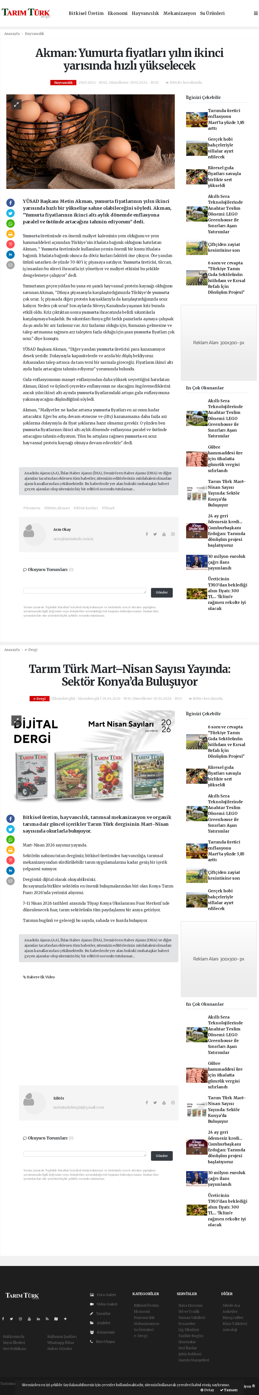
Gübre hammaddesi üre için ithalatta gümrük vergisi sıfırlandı (225, 459)
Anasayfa (12, 34)
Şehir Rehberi (190, 1354)
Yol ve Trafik (189, 1311)
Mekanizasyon (179, 13)
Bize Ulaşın (105, 1341)
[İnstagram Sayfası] (22, 1319)
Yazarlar (102, 1313)
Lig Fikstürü (188, 1329)
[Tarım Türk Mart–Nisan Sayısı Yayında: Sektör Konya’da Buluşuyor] (90, 757)
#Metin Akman (57, 508)
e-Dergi (31, 650)
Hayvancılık (145, 13)
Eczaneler (187, 1323)
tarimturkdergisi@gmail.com (78, 1107)
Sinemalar (187, 1342)
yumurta (160, 292)
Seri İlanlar (187, 1348)
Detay (208, 1390)
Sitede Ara (231, 1305)
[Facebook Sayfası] (5, 1319)
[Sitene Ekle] (67, 1319)
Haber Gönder (59, 1348)
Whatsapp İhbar (60, 1342)
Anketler (230, 1311)
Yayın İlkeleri (14, 1342)
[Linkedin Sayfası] (40, 1319)
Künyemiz (105, 1332)
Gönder (162, 592)
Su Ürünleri (212, 13)
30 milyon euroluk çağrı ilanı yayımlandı (227, 562)
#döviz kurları (85, 508)
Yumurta (31, 236)
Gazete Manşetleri (193, 1360)
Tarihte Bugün (191, 1336)
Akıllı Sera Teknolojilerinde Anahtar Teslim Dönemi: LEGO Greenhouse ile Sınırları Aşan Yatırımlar (225, 214)
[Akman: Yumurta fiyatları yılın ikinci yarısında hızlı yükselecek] (90, 141)
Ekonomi (118, 13)
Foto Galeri (106, 1295)
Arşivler (103, 1323)
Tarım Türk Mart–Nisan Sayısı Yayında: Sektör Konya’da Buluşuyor (227, 493)
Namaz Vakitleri (191, 1317)
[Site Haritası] (58, 1319)
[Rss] (49, 1319)
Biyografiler (233, 1317)
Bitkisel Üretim (86, 13)
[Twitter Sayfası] (13, 1319)
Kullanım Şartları (62, 1336)
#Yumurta (31, 508)
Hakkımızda (13, 1336)
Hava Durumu (190, 1305)
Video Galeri (106, 1304)
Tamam (230, 1390)
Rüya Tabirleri (235, 1323)
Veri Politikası (14, 1348)
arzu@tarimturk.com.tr (73, 539)
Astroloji (230, 1329)
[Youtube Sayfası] (31, 1319)
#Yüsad (108, 508)
